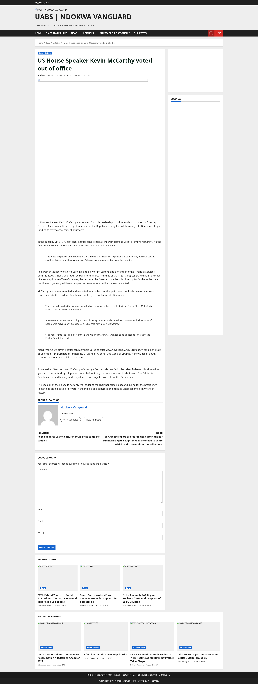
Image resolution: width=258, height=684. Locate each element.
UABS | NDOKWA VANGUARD (83, 16)
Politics (48, 53)
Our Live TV (140, 33)
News (74, 33)
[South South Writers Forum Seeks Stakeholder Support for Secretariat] (100, 578)
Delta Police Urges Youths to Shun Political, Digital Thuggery (197, 656)
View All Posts (93, 419)
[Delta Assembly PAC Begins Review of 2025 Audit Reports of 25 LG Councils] (143, 578)
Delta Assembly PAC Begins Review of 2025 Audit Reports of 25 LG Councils (142, 598)
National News (46, 647)
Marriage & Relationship (115, 33)
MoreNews (138, 680)
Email (40, 521)
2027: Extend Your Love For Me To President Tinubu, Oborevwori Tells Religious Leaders (57, 598)
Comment (43, 469)
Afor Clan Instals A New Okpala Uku (105, 654)
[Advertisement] (195, 70)
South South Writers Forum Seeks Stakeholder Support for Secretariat (98, 598)
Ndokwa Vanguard (46, 75)
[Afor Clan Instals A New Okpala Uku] (106, 636)
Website (42, 533)
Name (41, 509)
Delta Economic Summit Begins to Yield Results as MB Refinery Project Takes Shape (152, 658)
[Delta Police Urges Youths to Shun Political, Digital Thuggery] (198, 636)
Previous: (69, 436)
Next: (133, 438)
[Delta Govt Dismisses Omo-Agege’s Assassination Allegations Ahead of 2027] (59, 636)
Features (88, 33)
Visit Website (70, 419)
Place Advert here (56, 33)
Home (38, 33)
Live (218, 33)
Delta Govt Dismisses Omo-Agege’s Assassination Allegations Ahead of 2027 (59, 658)
